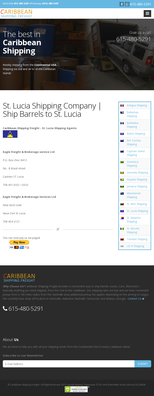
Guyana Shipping (137, 179)
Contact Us (135, 298)
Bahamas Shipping (132, 114)
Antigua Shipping (137, 105)
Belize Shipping (136, 133)
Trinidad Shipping (137, 239)
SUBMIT (143, 363)
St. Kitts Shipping (137, 204)
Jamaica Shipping (137, 186)
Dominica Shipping (132, 163)
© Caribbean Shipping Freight (23, 384)
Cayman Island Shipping (136, 153)
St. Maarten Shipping (134, 219)
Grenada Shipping (137, 172)
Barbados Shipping (133, 124)
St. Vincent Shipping (133, 230)
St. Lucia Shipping (137, 211)
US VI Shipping (135, 246)
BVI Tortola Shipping (134, 142)
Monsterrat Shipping (133, 195)
